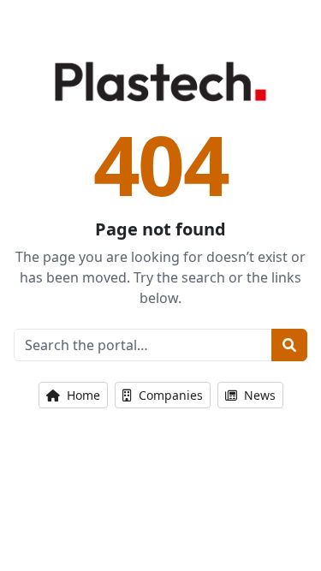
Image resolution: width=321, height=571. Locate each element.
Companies (169, 395)
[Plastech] (160, 81)
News (258, 395)
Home (81, 395)
